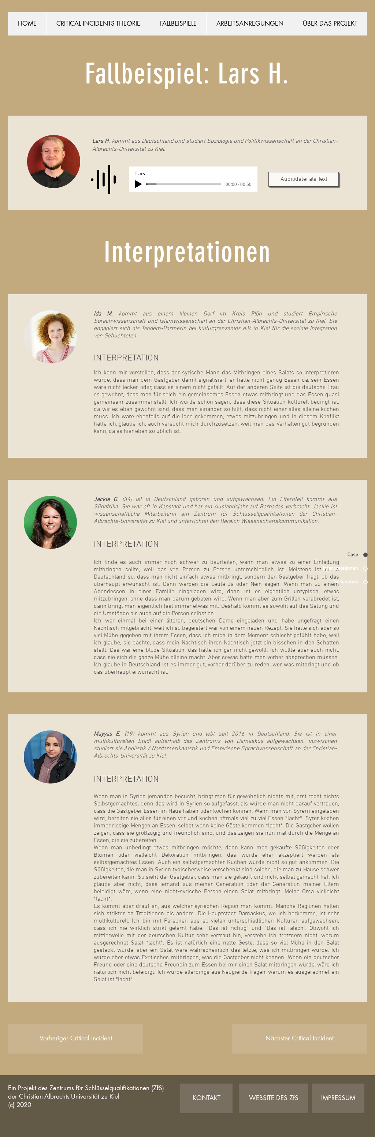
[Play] (138, 184)
